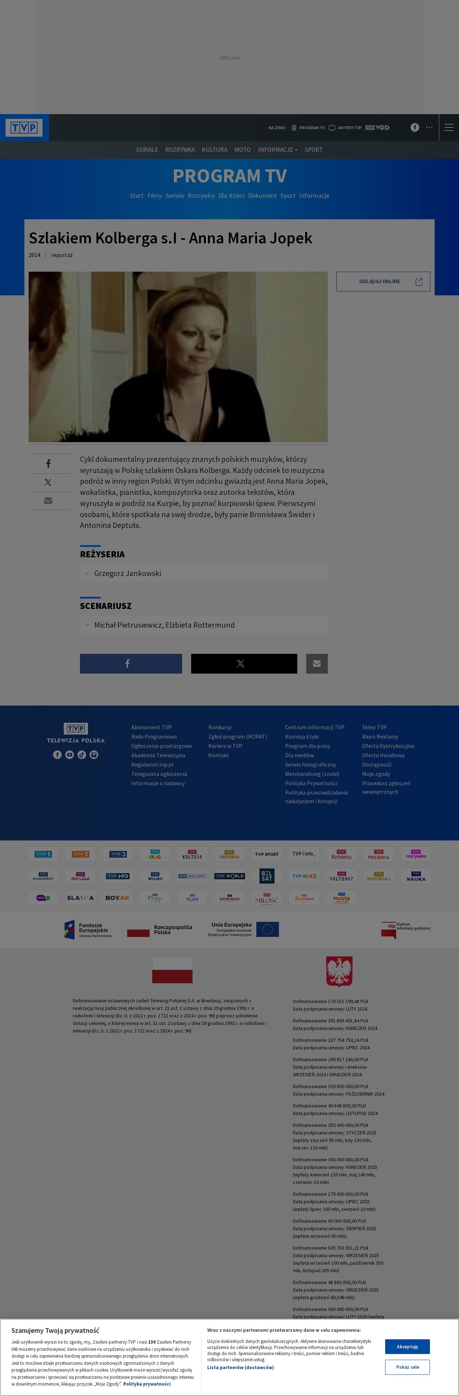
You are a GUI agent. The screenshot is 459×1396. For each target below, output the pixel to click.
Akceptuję (407, 1347)
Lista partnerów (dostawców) (240, 1367)
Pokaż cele (407, 1367)
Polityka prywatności (147, 1384)
